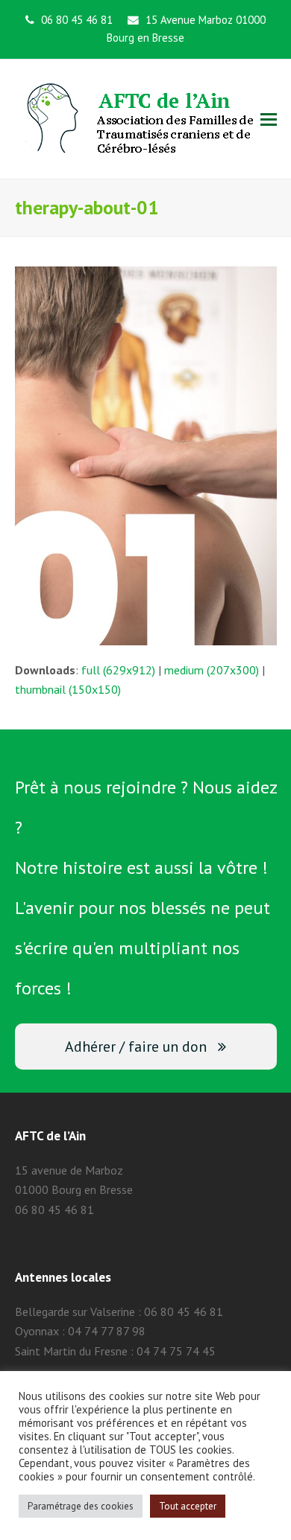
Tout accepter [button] (187, 1506)
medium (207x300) (211, 669)
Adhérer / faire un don (136, 1046)
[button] (268, 119)
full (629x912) (118, 669)
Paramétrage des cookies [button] (81, 1506)
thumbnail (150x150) (68, 689)
